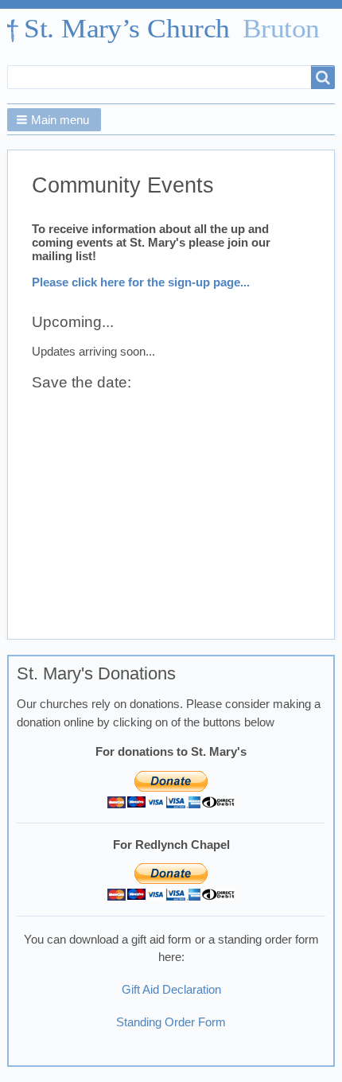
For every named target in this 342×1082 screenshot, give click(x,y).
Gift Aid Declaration (171, 989)
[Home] (171, 31)
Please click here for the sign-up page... (141, 282)
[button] (54, 119)
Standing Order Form (171, 1022)
